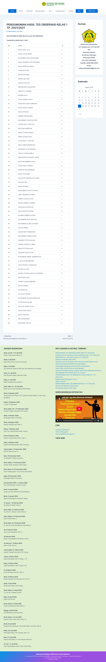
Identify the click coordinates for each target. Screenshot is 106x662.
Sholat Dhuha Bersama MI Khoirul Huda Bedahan (70, 364)
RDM (79, 11)
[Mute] (98, 420)
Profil (20, 11)
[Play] (57, 420)
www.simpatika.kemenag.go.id (65, 434)
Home (12, 11)
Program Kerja (60, 11)
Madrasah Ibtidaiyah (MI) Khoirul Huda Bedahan (53, 654)
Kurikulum (30, 11)
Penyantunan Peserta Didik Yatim (65, 388)
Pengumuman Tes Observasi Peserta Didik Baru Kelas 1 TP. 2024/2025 (77, 355)
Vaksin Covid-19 (60, 381)
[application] (23, 11)
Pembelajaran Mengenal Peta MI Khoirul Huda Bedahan (72, 366)
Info (50, 11)
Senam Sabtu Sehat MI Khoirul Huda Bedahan (69, 368)
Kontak (71, 11)
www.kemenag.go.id (61, 432)
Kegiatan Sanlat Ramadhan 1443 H (66, 379)
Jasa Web (55, 659)
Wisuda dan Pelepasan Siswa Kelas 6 (67, 386)
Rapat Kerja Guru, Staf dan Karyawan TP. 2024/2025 (71, 357)
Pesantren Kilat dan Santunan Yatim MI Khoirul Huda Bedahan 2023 (76, 362)
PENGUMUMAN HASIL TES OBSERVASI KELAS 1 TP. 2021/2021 (75, 383)
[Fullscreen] (101, 420)
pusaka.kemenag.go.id (62, 429)
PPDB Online (91, 11)
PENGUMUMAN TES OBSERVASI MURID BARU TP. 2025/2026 (74, 353)
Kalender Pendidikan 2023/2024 (65, 359)
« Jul (79, 114)
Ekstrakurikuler (40, 11)
